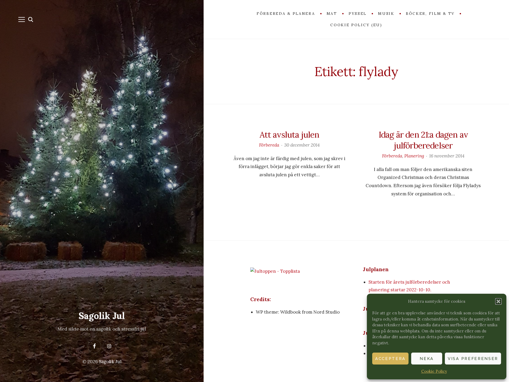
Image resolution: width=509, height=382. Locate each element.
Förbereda (269, 145)
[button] (498, 301)
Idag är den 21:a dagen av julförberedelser (423, 140)
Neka (427, 358)
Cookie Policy (434, 371)
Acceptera (390, 358)
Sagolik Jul (102, 315)
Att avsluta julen (289, 134)
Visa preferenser (473, 358)
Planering (414, 156)
